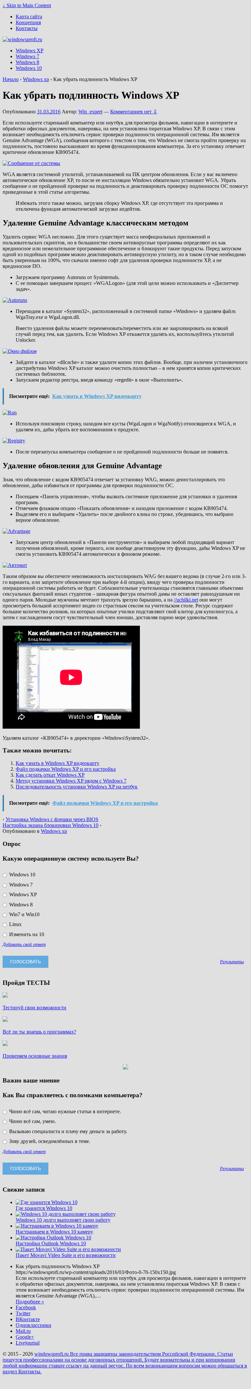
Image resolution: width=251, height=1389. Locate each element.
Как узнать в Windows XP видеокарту (57, 763)
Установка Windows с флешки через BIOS (52, 819)
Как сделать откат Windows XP (50, 775)
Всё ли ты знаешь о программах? (39, 1031)
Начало (11, 79)
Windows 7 (27, 56)
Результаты (232, 961)
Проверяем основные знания (35, 1056)
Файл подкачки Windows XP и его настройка (66, 769)
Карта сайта (29, 16)
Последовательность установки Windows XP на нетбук (77, 786)
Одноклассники (33, 1325)
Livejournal (28, 1343)
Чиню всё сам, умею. (32, 1121)
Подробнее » (30, 1301)
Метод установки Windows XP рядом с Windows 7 (71, 781)
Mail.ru (23, 1331)
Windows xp (36, 79)
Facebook (26, 1307)
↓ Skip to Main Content (27, 5)
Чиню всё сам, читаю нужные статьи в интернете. (64, 1111)
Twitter (23, 1313)
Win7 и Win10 (24, 914)
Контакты (27, 28)
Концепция (28, 22)
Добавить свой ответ (24, 944)
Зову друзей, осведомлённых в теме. (49, 1141)
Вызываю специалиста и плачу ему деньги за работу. (67, 1131)
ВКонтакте (28, 1319)
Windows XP (29, 50)
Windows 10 (29, 68)
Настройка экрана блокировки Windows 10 (50, 825)
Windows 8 (27, 62)
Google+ (25, 1337)
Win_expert (90, 111)
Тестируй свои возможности (34, 1007)
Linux (15, 924)
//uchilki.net (186, 600)
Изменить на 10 (26, 934)
